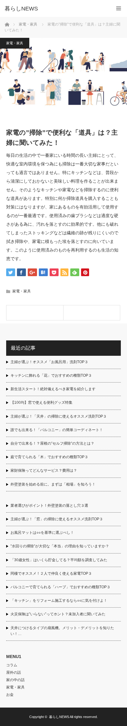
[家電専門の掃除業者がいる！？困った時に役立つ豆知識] (34, 312)
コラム (11, 665)
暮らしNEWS (21, 8)
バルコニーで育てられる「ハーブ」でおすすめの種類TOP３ (60, 587)
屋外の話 (13, 672)
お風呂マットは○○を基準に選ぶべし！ (42, 532)
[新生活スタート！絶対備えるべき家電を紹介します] (92, 312)
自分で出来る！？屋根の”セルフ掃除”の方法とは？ (52, 443)
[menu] (118, 8)
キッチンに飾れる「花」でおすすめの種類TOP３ (51, 375)
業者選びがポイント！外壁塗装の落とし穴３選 (49, 505)
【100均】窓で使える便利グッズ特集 (41, 402)
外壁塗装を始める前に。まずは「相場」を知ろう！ (53, 484)
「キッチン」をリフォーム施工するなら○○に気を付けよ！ (58, 600)
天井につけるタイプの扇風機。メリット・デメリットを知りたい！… (62, 631)
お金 (10, 694)
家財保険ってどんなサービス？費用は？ (43, 470)
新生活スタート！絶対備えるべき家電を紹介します (53, 389)
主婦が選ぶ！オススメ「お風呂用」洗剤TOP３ (49, 362)
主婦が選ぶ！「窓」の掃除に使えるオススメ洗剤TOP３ (56, 519)
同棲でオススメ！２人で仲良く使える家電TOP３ (51, 573)
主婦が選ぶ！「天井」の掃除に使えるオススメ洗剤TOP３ (58, 416)
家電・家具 (14, 43)
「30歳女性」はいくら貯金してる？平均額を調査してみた (58, 560)
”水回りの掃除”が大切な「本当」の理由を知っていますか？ (59, 546)
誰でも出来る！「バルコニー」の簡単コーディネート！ (56, 430)
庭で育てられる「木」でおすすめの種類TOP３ (49, 457)
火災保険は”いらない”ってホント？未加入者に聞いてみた (57, 614)
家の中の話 (15, 680)
